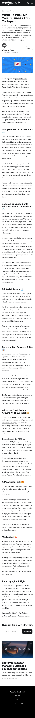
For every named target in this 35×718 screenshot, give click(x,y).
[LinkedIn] (16, 695)
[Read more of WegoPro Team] (4, 45)
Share (29, 48)
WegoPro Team (8, 50)
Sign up (18, 699)
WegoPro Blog (14, 692)
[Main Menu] (31, 3)
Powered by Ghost (17, 703)
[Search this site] (28, 3)
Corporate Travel (8, 11)
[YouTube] (19, 695)
